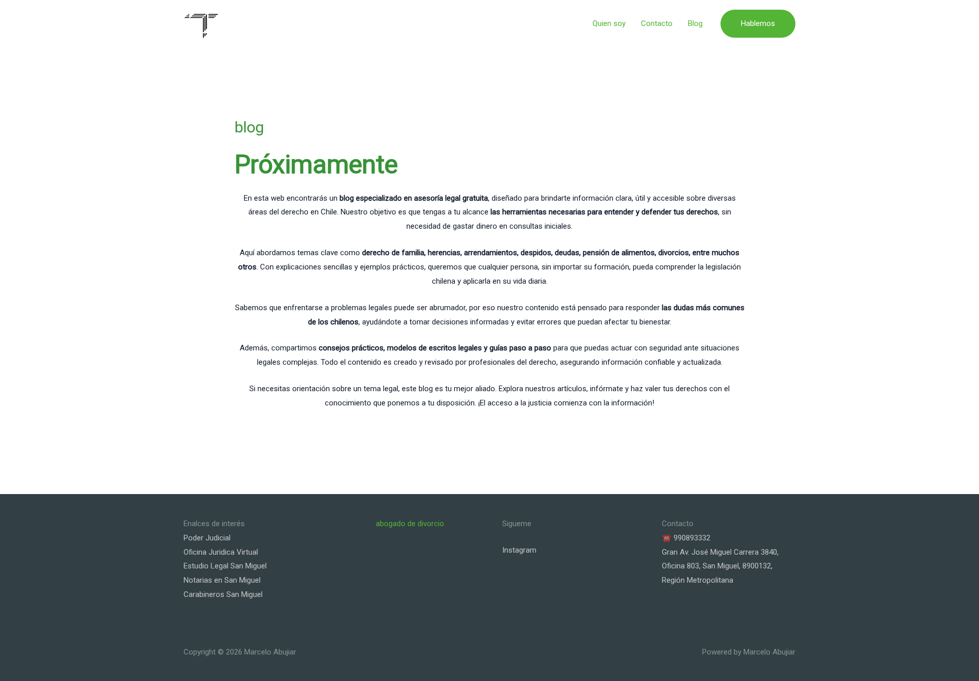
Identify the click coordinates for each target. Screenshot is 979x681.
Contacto (657, 23)
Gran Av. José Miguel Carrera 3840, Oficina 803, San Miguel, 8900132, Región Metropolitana (720, 566)
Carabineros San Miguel (223, 594)
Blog (695, 23)
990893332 (692, 537)
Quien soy (609, 23)
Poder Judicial (207, 537)
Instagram (519, 550)
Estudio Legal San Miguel (225, 565)
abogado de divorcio (410, 523)
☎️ (667, 537)
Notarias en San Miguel (222, 580)
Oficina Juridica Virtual (221, 552)
